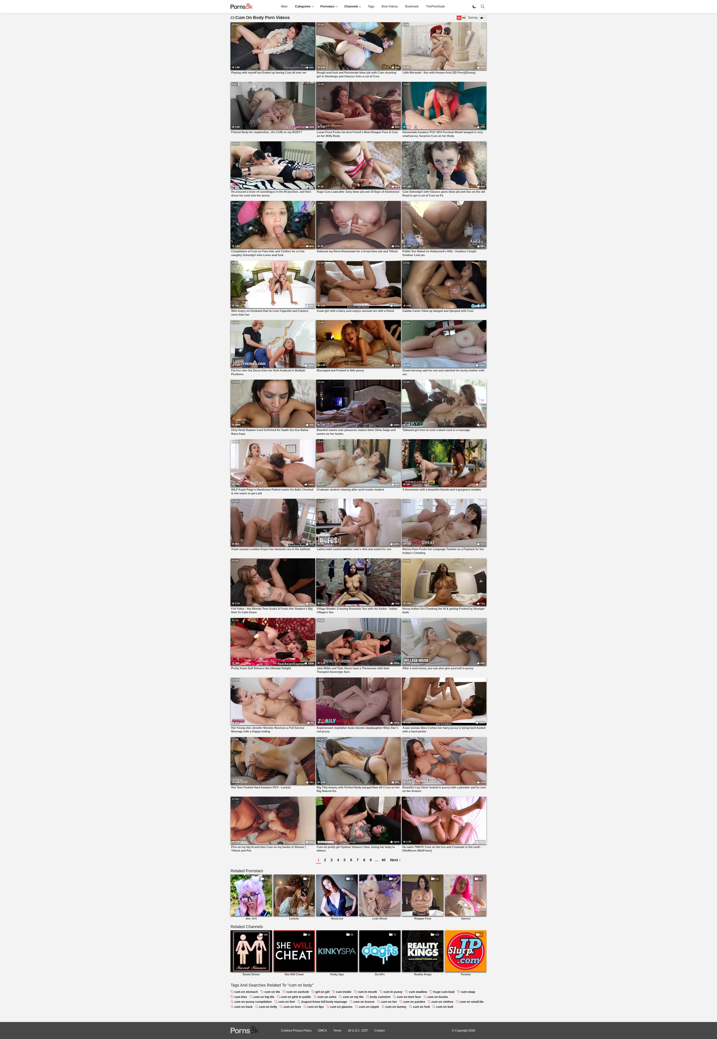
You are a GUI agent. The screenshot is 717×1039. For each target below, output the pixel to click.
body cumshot (380, 996)
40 (383, 860)
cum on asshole (297, 991)
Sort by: (473, 17)
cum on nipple (369, 1006)
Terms (337, 1030)
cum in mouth (367, 991)
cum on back (243, 1006)
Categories (303, 6)
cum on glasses (341, 1006)
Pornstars (327, 6)
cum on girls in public (296, 996)
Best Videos (390, 6)
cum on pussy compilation (253, 1001)
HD (463, 17)
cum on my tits (353, 996)
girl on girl (322, 991)
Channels (351, 6)
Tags (371, 6)
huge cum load (443, 991)
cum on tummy (395, 1006)
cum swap (468, 991)
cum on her (389, 1001)
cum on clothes (442, 1001)
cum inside (343, 991)
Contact (379, 1030)
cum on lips (315, 1006)
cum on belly (268, 1006)
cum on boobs (437, 996)
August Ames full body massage (324, 1001)
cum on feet (286, 1001)
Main (284, 6)
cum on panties (414, 1001)
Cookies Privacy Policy (296, 1030)
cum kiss (240, 996)
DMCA (322, 1030)
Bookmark (412, 6)
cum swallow (418, 991)
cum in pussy (393, 991)
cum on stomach (246, 991)
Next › (395, 860)
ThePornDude (435, 6)
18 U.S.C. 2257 (358, 1030)
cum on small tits (472, 1001)
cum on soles (326, 996)
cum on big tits (263, 996)
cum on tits (272, 991)
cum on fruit (421, 1006)
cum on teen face (409, 996)
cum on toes (292, 1006)
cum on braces (364, 1001)
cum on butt (444, 1006)
